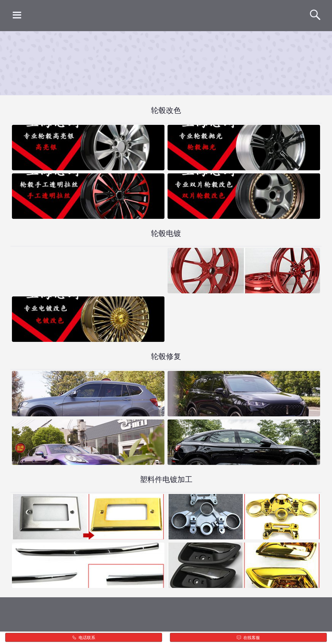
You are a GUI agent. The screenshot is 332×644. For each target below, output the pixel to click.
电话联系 (86, 637)
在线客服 (251, 637)
